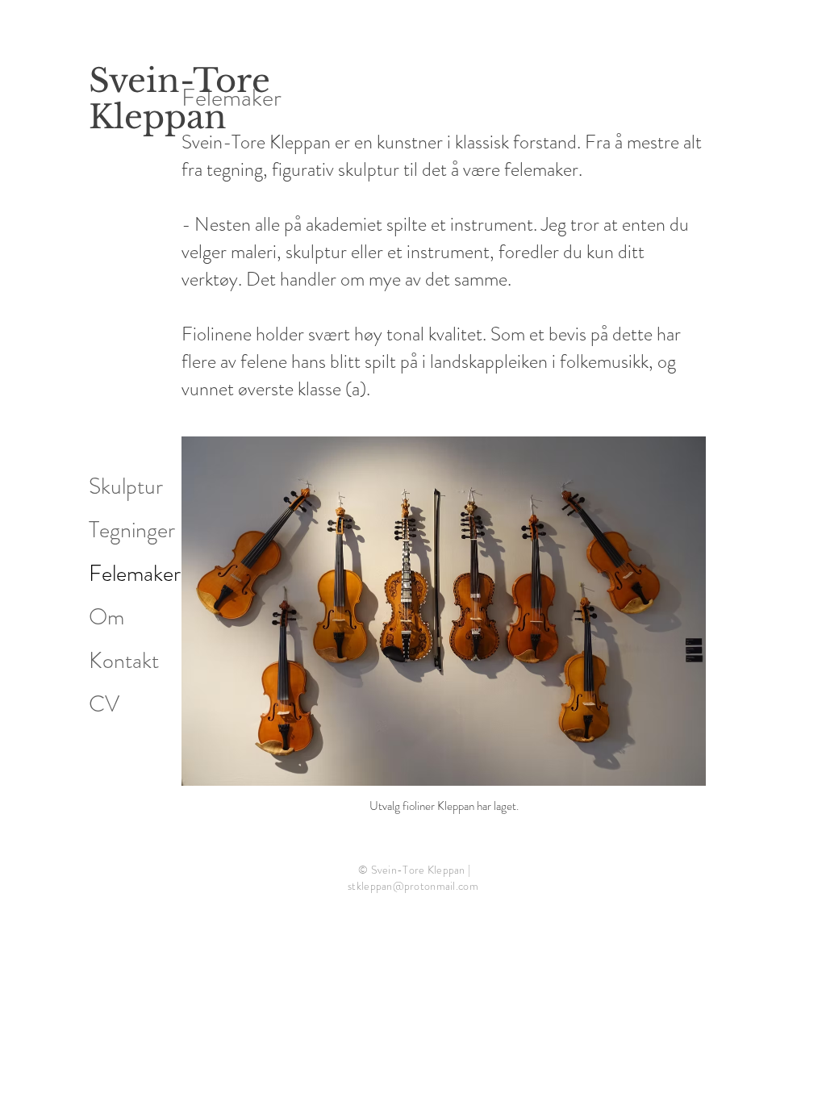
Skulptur (126, 486)
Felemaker (135, 573)
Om (106, 617)
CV (104, 704)
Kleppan (158, 117)
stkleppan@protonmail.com (413, 886)
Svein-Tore (179, 81)
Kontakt (124, 661)
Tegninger (132, 530)
